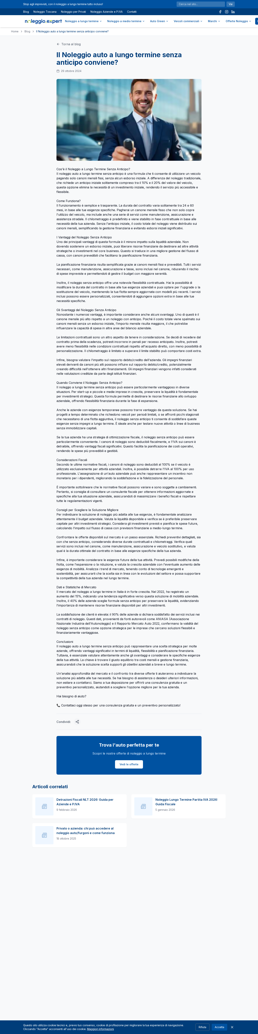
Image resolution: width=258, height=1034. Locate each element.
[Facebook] (220, 11)
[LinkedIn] (233, 11)
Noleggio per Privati (73, 11)
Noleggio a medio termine (124, 21)
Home (15, 31)
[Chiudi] (232, 1027)
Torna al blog (71, 44)
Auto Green (157, 21)
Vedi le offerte (129, 764)
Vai (231, 4)
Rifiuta (202, 1027)
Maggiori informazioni (100, 1029)
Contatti (132, 11)
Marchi (212, 21)
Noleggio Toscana (44, 11)
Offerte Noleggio (237, 21)
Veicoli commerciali (186, 21)
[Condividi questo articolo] (77, 721)
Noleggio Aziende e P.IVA (106, 11)
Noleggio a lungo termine (82, 21)
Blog (26, 11)
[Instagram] (226, 11)
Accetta (219, 1027)
